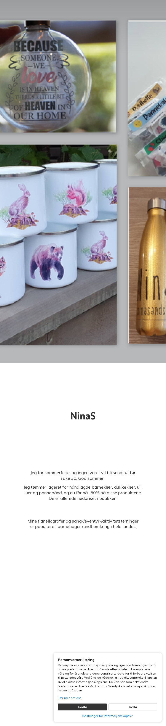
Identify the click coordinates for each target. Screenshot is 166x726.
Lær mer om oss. (70, 698)
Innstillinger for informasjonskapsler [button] (107, 716)
